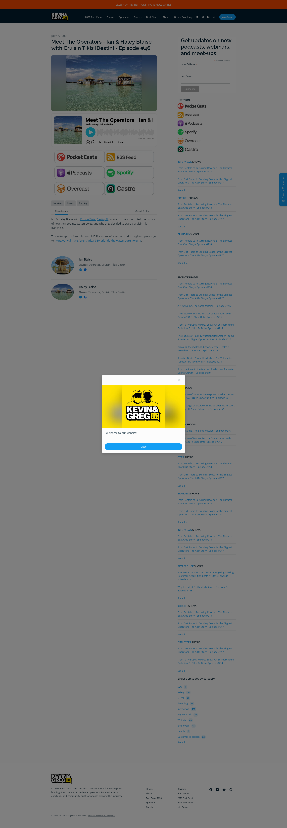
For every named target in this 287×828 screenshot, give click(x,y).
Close (143, 446)
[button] (179, 380)
